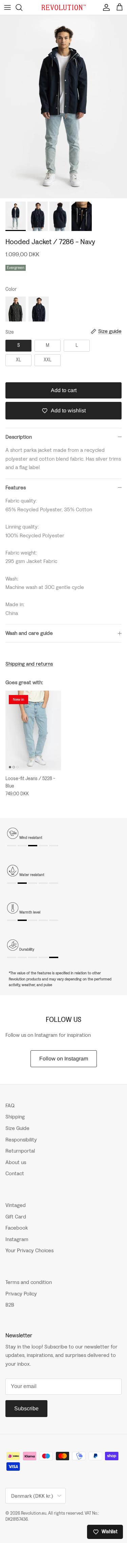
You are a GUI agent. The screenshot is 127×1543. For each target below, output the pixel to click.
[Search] (22, 7)
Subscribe (26, 1408)
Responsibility (21, 1139)
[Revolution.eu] (64, 7)
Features (15, 487)
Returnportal (20, 1150)
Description (18, 436)
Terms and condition (28, 1282)
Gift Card (15, 1216)
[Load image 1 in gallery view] (63, 106)
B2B (9, 1304)
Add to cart (64, 390)
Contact (14, 1173)
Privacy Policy (21, 1293)
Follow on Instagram (63, 1058)
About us (15, 1162)
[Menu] (7, 7)
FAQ (10, 1105)
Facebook (16, 1227)
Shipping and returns (29, 663)
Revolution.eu (33, 1513)
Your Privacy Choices (29, 1250)
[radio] (15, 309)
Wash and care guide (29, 633)
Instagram (16, 1239)
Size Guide (17, 1128)
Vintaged (15, 1205)
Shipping (15, 1116)
